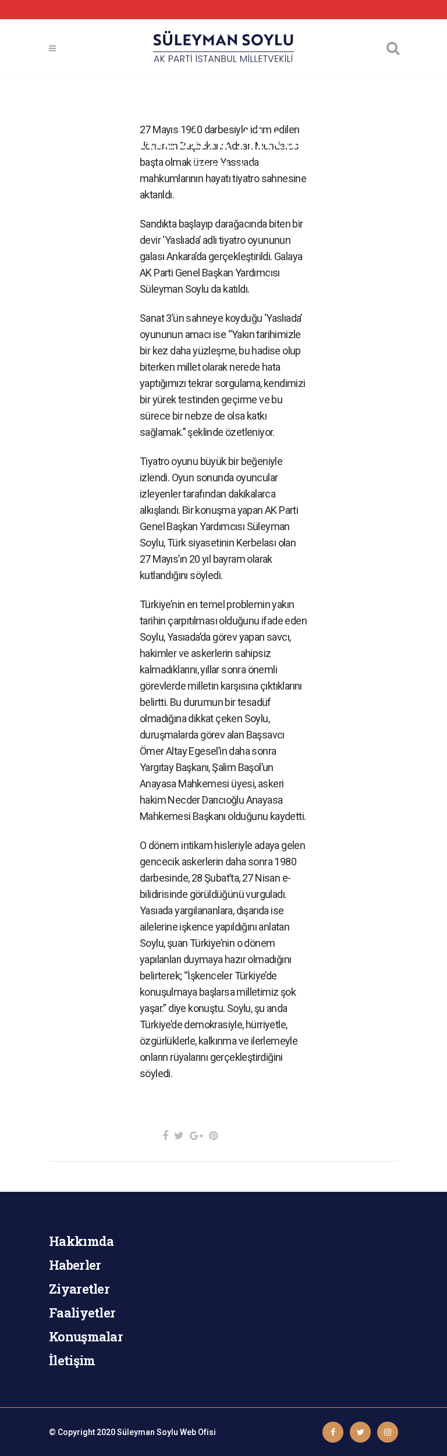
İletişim (72, 1360)
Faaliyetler (82, 1312)
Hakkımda (81, 1241)
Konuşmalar (86, 1336)
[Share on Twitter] (179, 1136)
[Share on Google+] (196, 1136)
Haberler (75, 1264)
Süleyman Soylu (147, 1432)
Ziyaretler (79, 1288)
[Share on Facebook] (165, 1136)
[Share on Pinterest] (213, 1136)
